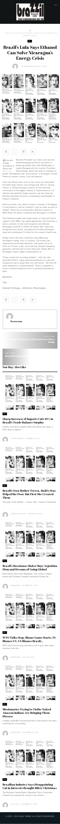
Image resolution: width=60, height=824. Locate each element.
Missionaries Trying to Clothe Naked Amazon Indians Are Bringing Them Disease (27, 712)
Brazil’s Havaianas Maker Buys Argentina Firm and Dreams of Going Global (30, 567)
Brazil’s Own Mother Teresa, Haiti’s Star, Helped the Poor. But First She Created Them (29, 494)
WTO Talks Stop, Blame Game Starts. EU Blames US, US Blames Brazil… (29, 639)
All (30, 30)
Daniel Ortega (11, 288)
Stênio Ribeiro (17, 438)
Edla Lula (15, 804)
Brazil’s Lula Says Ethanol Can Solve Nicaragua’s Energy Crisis (31, 34)
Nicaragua (39, 288)
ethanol (26, 288)
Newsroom (28, 66)
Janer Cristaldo (18, 514)
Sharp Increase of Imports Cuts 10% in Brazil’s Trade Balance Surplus (28, 420)
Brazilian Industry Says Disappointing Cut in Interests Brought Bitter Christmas (30, 786)
